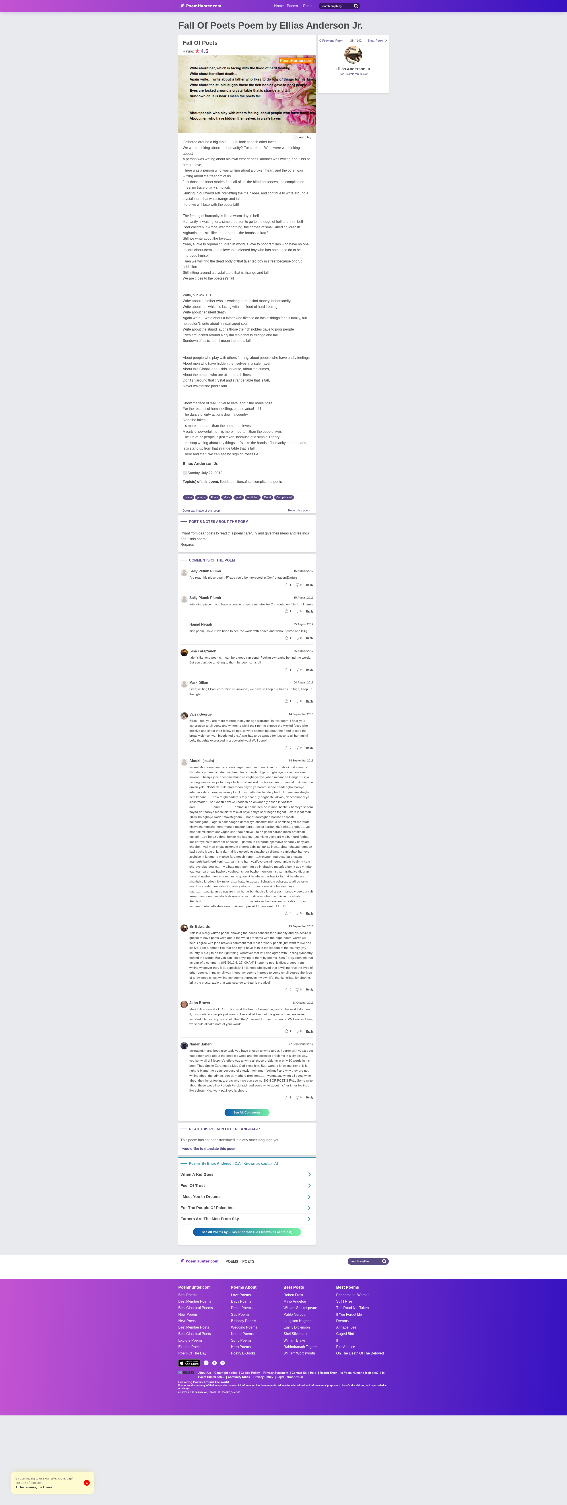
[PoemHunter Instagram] (222, 1362)
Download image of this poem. (202, 510)
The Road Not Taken (352, 1308)
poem (188, 497)
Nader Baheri (200, 1044)
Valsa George (200, 714)
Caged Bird (345, 1334)
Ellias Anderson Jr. (200, 463)
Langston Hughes (297, 1321)
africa (226, 497)
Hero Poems (241, 1347)
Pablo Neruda (294, 1314)
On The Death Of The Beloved (360, 1353)
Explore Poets (189, 1347)
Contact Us (299, 1372)
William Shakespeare (300, 1308)
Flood (267, 497)
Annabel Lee (346, 1327)
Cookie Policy (250, 1372)
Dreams (342, 1321)
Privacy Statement (275, 1372)
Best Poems (187, 1295)
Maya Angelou (295, 1301)
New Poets (187, 1321)
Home (279, 6)
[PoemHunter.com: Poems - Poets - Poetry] (199, 6)
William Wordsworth (299, 1353)
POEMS (231, 1261)
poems (201, 497)
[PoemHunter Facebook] (206, 1362)
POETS (248, 1261)
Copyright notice (225, 1372)
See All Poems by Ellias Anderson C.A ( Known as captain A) (247, 1232)
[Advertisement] (66, 1459)
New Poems (188, 1314)
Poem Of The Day (192, 1353)
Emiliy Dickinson (297, 1327)
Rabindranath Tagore (300, 1347)
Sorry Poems (241, 1340)
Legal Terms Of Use (290, 1377)
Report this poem (299, 510)
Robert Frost (293, 1295)
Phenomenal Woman (352, 1295)
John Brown (199, 1003)
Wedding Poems (244, 1327)
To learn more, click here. (34, 1487)
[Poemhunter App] (189, 1363)
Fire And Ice (345, 1347)
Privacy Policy (263, 1377)
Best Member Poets (193, 1327)
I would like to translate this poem (208, 1149)
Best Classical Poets (194, 1334)
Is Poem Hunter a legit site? (359, 1372)
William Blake (294, 1340)
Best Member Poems (194, 1301)
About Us (204, 1372)
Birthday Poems (243, 1321)
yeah (239, 497)
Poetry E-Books (243, 1353)
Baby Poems (241, 1301)
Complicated (284, 497)
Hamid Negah (200, 624)
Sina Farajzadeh (202, 651)
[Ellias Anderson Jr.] (353, 55)
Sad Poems (240, 1314)
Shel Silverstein (296, 1334)
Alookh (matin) (201, 761)
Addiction (252, 497)
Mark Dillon (198, 683)
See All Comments (247, 1112)
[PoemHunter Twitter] (214, 1362)
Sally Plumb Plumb (205, 571)
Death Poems (241, 1308)
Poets (214, 497)
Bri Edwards (199, 926)
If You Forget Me (349, 1314)
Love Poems (241, 1295)
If (337, 1340)
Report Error (328, 1372)
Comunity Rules (239, 1377)
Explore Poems (190, 1340)
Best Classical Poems (195, 1308)
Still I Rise (344, 1301)
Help (313, 1372)
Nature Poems (242, 1334)
